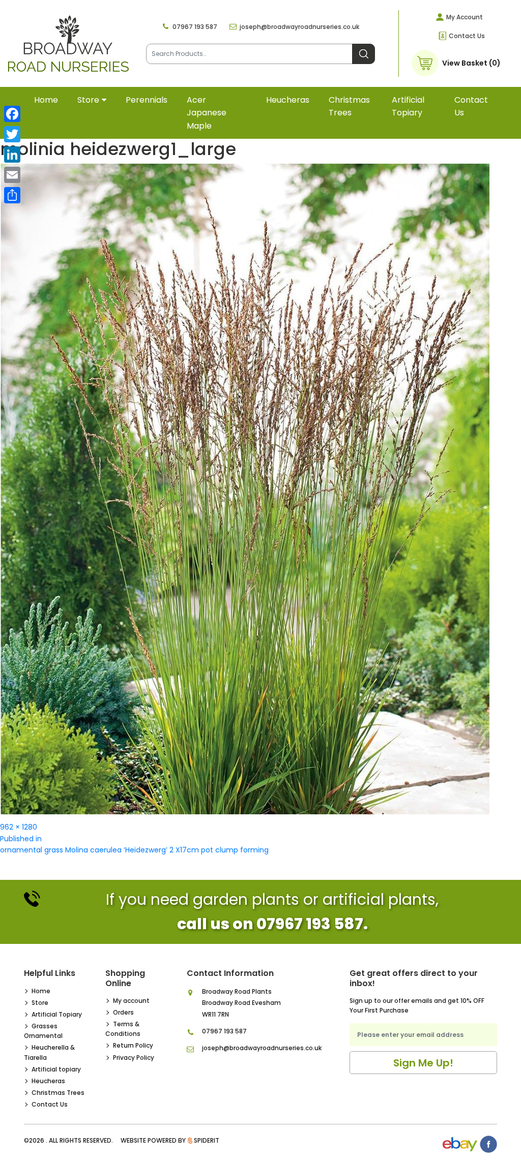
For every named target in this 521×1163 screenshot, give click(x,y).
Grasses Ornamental (43, 1031)
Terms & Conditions (122, 1029)
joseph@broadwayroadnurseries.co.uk (299, 26)
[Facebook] (12, 114)
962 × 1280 (18, 827)
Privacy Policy (133, 1057)
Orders (123, 1012)
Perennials (146, 100)
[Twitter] (12, 134)
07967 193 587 (194, 26)
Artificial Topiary (57, 1014)
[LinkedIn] (12, 154)
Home (46, 100)
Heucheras (287, 100)
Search (363, 54)
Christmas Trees (349, 106)
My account (131, 1000)
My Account (464, 17)
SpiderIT (206, 1140)
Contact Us (467, 36)
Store (88, 100)
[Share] (12, 195)
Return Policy (133, 1045)
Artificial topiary (408, 106)
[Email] (12, 175)
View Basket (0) (471, 63)
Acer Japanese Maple (206, 113)
